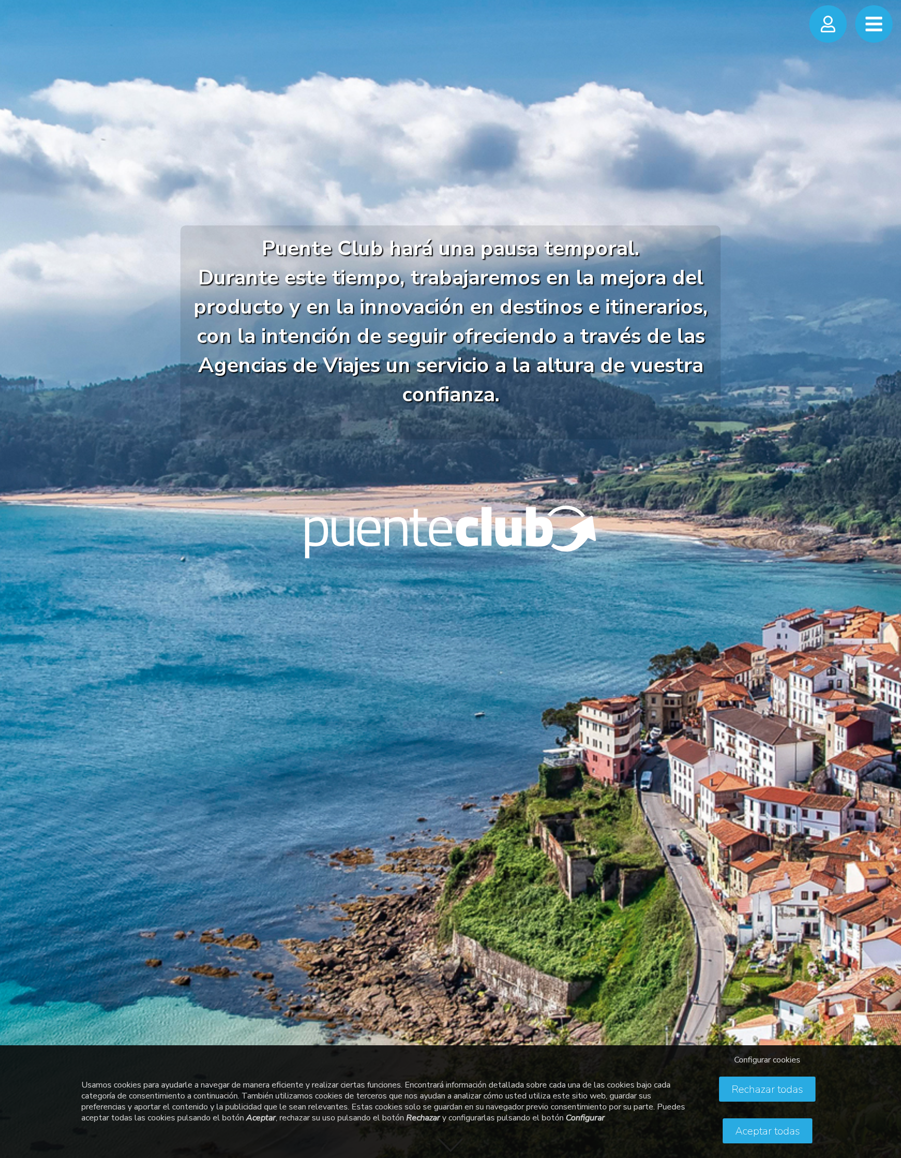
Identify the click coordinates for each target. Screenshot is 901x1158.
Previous (18, 568)
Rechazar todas (767, 1089)
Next (883, 568)
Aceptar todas (767, 1131)
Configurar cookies (767, 1060)
